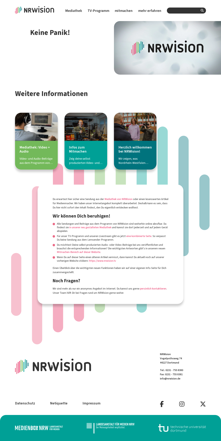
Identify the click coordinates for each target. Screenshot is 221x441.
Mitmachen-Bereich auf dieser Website (78, 252)
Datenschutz (25, 403)
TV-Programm (98, 10)
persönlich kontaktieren (153, 288)
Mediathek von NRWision (118, 199)
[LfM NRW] (110, 427)
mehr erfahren (149, 10)
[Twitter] (203, 404)
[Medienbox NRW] (39, 427)
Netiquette (59, 403)
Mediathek (73, 10)
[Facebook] (162, 404)
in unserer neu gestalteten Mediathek (90, 227)
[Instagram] (181, 404)
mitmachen (124, 10)
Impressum (91, 403)
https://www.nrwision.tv (102, 261)
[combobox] (186, 11)
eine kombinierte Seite (138, 236)
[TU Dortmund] (182, 427)
